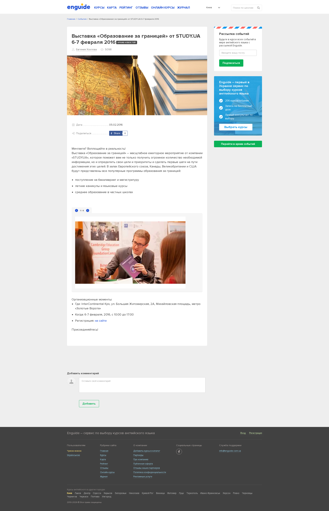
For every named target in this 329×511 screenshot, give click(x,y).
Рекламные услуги (142, 476)
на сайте (101, 321)
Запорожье (120, 493)
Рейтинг (104, 463)
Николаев (134, 493)
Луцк (181, 493)
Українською (73, 455)
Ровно (236, 493)
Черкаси (84, 496)
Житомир (171, 493)
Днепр (87, 493)
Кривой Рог (148, 493)
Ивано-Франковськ (210, 493)
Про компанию (140, 459)
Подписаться (231, 63)
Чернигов (72, 496)
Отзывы (104, 468)
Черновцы (247, 493)
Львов (78, 493)
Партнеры (138, 455)
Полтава (95, 496)
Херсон (226, 493)
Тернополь (192, 493)
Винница (160, 493)
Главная (104, 451)
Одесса (97, 493)
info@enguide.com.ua (230, 451)
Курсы (103, 455)
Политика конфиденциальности (149, 472)
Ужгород (106, 496)
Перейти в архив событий (238, 144)
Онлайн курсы (107, 472)
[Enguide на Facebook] (179, 452)
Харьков (108, 493)
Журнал (104, 476)
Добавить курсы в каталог (146, 451)
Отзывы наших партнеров (146, 468)
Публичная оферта (143, 463)
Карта (103, 459)
